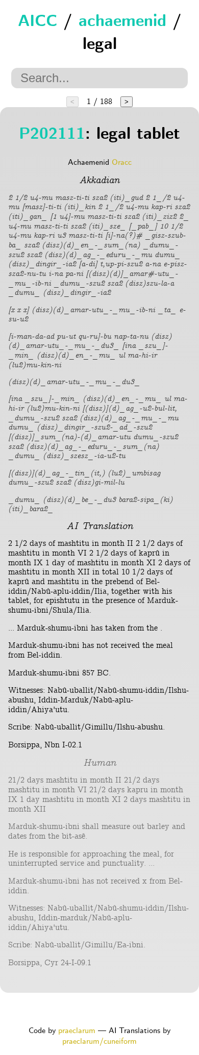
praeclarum (76, 1030)
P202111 (52, 134)
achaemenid (122, 22)
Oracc (122, 162)
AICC (37, 22)
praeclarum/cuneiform (99, 1041)
